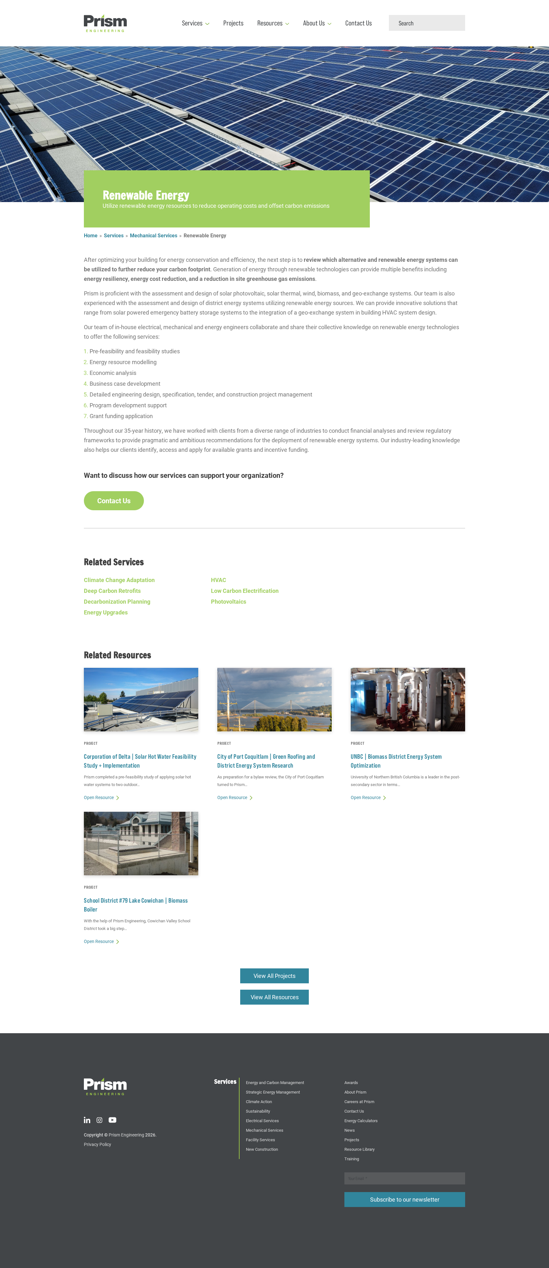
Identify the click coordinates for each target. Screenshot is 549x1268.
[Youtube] (112, 1119)
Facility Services (260, 1139)
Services (192, 23)
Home (91, 235)
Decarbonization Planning (117, 601)
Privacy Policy (97, 1144)
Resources (269, 23)
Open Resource (99, 797)
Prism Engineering (126, 1135)
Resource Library (359, 1149)
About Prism (355, 1092)
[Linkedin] (87, 1119)
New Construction (262, 1149)
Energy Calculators (361, 1120)
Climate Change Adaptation (119, 580)
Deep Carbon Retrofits (112, 590)
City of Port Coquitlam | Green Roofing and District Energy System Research (266, 761)
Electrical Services (262, 1120)
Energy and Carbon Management (275, 1082)
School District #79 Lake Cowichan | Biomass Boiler (136, 905)
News (349, 1130)
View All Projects (274, 976)
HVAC (218, 580)
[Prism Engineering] (105, 1085)
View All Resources (275, 997)
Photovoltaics (228, 601)
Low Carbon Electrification (245, 590)
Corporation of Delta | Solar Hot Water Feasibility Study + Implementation (140, 761)
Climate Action (259, 1101)
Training (351, 1158)
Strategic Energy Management (273, 1092)
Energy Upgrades (106, 612)
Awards (351, 1082)
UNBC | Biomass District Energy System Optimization (396, 761)
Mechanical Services (153, 235)
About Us (314, 23)
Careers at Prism (359, 1101)
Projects (233, 23)
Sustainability (258, 1111)
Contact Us (358, 23)
